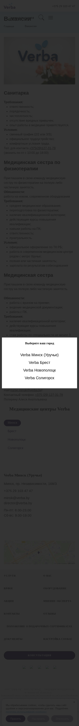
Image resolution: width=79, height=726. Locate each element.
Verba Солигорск (39, 378)
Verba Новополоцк (39, 370)
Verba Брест (39, 362)
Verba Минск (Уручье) (39, 355)
